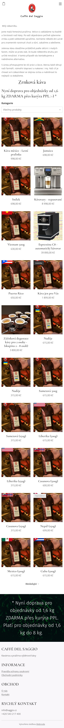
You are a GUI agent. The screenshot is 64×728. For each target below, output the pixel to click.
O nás (4, 690)
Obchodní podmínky (12, 675)
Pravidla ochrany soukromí (15, 671)
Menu (60, 4)
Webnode (40, 724)
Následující (31, 583)
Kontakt (5, 694)
